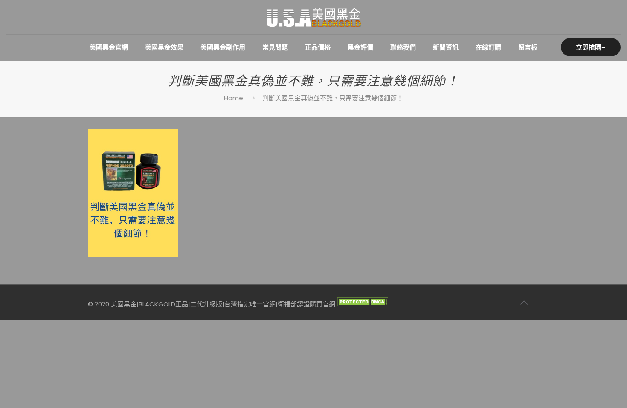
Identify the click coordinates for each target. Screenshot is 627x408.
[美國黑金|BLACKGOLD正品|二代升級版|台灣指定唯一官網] (313, 17)
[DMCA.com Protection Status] (362, 304)
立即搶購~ (591, 47)
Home (233, 97)
